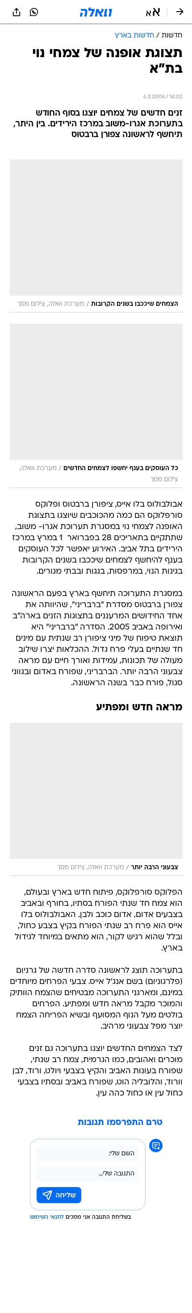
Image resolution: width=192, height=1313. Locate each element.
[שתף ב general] (16, 12)
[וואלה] (96, 12)
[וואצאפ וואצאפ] (33, 12)
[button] (153, 12)
